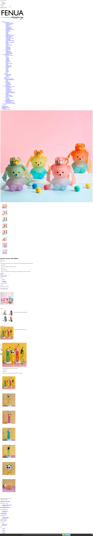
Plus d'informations (67, 534)
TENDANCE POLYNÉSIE (8, 78)
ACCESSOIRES (5, 85)
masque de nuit (8, 87)
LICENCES (7, 60)
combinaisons (8, 75)
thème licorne (8, 47)
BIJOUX (6, 93)
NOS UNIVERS (7, 66)
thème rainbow (8, 48)
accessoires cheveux (9, 89)
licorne (7, 68)
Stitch (7, 62)
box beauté (8, 88)
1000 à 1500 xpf (8, 84)
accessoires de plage (9, 53)
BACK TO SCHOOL (8, 55)
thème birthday (8, 49)
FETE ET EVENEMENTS (9, 42)
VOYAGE (6, 73)
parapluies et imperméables (10, 40)
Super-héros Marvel (9, 63)
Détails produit (4, 281)
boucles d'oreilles (8, 95)
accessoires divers (9, 28)
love (7, 72)
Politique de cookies (5, 505)
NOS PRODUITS (6, 22)
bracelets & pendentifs (9, 96)
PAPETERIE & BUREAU (9, 29)
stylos (7, 33)
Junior (7, 80)
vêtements (7, 59)
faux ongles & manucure (10, 91)
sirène (7, 69)
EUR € (3, 2)
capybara (7, 67)
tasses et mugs (8, 26)
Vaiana (7, 64)
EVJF (7, 45)
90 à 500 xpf (8, 83)
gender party (8, 46)
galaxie (7, 70)
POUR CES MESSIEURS (9, 79)
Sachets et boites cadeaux (10, 102)
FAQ (3, 523)
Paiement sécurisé (5, 518)
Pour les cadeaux (7, 101)
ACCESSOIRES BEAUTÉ (9, 86)
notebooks (7, 30)
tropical (7, 71)
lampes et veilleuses (9, 36)
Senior (7, 81)
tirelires (7, 32)
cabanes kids (8, 38)
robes (7, 76)
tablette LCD (8, 34)
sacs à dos (7, 97)
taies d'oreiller (8, 39)
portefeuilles (8, 99)
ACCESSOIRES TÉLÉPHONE (9, 100)
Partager (3, 279)
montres (7, 94)
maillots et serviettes (9, 52)
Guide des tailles (4, 524)
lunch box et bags (9, 27)
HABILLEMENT (7, 74)
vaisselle (7, 58)
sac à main (7, 98)
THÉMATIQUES (5, 54)
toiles (7, 41)
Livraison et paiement (5, 517)
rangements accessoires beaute (10, 92)
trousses (7, 31)
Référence (2, 286)
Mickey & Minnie (9, 65)
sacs (6, 56)
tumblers (7, 25)
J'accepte (63, 534)
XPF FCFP (4, 3)
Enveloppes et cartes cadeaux (10, 103)
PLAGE (6, 50)
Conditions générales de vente (6, 504)
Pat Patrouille (8, 61)
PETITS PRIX (7, 82)
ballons (7, 43)
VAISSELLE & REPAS (8, 23)
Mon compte (4, 525)
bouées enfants (8, 51)
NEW (3, 21)
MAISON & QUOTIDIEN (9, 35)
